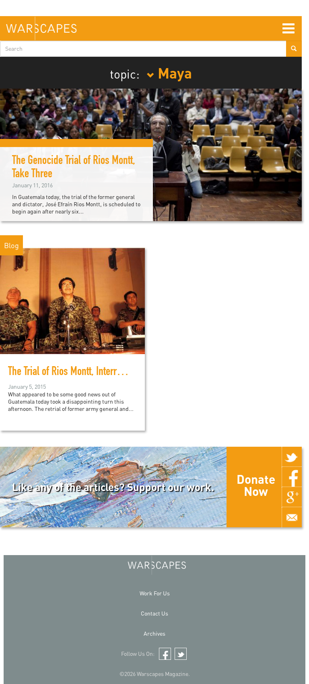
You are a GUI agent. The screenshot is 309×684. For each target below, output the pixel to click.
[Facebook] (292, 477)
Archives (154, 633)
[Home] (41, 28)
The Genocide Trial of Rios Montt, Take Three (73, 168)
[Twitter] (292, 457)
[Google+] (292, 497)
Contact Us (154, 613)
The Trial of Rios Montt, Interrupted (73, 373)
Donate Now (256, 485)
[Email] (292, 517)
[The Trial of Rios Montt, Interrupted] (72, 299)
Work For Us (155, 593)
